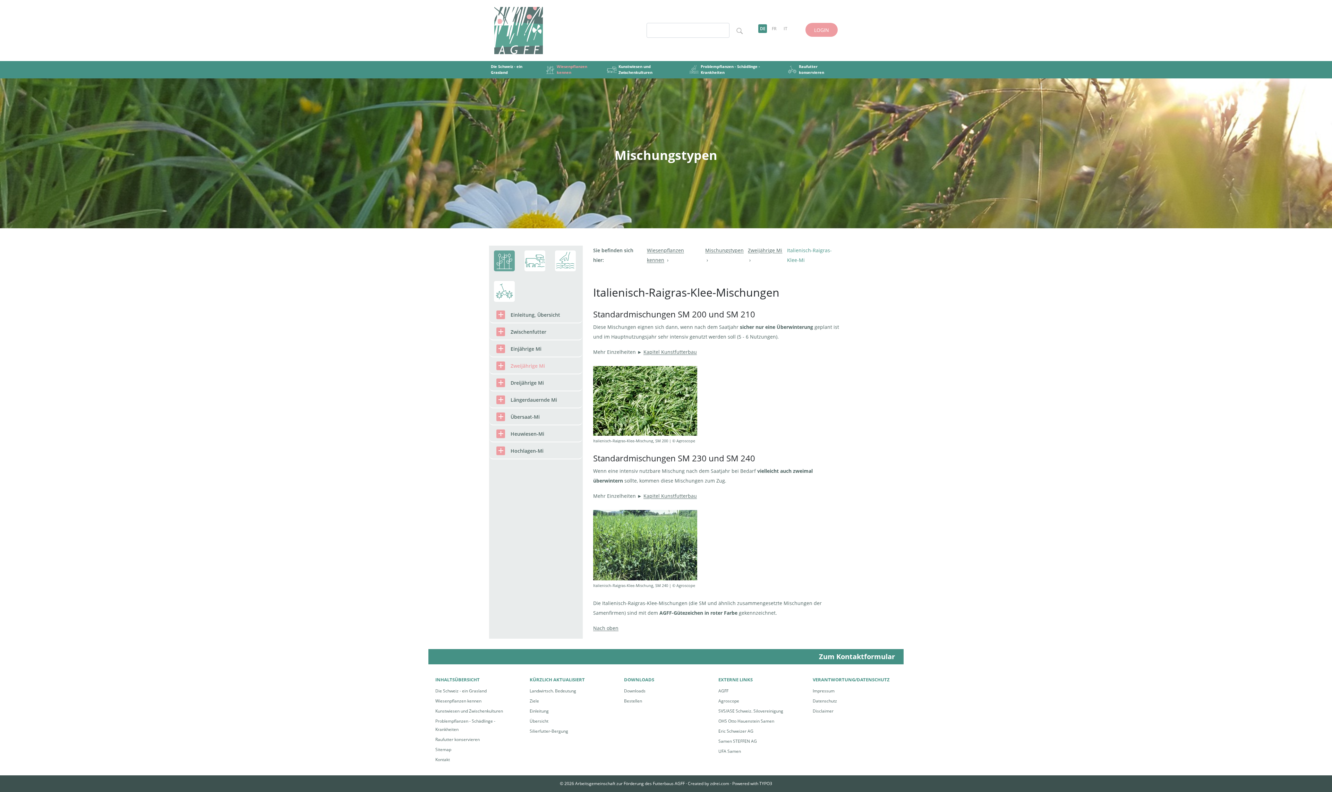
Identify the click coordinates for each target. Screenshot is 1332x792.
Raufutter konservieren (457, 739)
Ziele (534, 701)
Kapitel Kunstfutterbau (670, 352)
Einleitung (539, 711)
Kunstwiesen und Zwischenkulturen (469, 711)
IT (785, 29)
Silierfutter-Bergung (549, 731)
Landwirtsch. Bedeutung (553, 691)
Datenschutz (825, 701)
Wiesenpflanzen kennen (458, 701)
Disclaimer (823, 711)
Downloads (635, 691)
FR (774, 29)
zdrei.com (719, 783)
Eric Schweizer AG (735, 731)
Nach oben (605, 628)
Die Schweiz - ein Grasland (461, 691)
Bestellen (633, 701)
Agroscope (728, 701)
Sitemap (443, 749)
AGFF (723, 691)
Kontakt (442, 760)
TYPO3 (765, 783)
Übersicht (539, 721)
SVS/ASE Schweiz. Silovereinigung (750, 711)
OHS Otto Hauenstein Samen (746, 721)
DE (763, 29)
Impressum (824, 691)
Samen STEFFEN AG (737, 741)
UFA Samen (729, 751)
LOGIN (821, 30)
